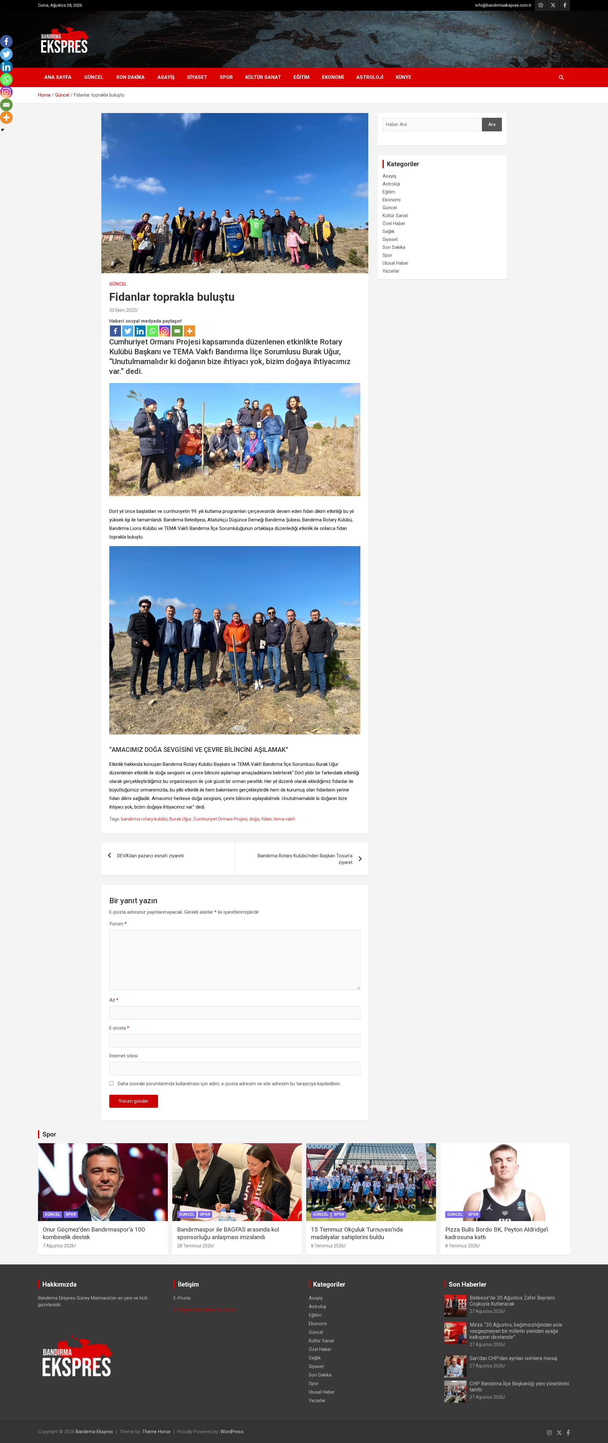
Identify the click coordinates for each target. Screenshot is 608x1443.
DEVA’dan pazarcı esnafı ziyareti (150, 856)
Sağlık (389, 231)
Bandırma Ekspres (94, 1431)
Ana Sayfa (58, 77)
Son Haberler (468, 1284)
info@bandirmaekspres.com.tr (503, 5)
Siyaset (197, 77)
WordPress (232, 1431)
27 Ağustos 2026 (487, 1311)
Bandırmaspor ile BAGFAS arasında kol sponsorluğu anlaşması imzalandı (228, 1233)
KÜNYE (403, 77)
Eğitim (301, 77)
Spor (226, 77)
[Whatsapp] (152, 331)
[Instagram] (164, 331)
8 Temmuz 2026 (327, 1245)
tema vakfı (284, 819)
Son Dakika (130, 77)
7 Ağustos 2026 (58, 1245)
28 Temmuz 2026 (194, 1245)
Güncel (94, 77)
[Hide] (2, 129)
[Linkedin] (140, 331)
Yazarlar (391, 271)
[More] (189, 331)
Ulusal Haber (395, 263)
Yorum (118, 924)
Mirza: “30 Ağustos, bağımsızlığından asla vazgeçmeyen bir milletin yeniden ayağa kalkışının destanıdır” (516, 1331)
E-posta (119, 1028)
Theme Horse (156, 1431)
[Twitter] (127, 331)
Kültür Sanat (263, 77)
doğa (254, 819)
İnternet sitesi (123, 1056)
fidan (266, 819)
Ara (492, 124)
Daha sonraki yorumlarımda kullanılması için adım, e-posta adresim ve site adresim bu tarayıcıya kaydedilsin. (229, 1084)
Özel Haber (394, 223)
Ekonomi (333, 77)
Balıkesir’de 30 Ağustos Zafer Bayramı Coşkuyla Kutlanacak (512, 1301)
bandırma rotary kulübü (144, 819)
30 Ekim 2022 (122, 310)
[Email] (177, 331)
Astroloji (369, 77)
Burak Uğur (180, 819)
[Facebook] (115, 331)
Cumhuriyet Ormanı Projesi (220, 819)
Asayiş (165, 77)
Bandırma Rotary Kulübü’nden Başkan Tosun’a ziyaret (305, 859)
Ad (113, 1000)
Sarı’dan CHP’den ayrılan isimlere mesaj (513, 1358)
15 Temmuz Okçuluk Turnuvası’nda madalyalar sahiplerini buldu (357, 1233)
